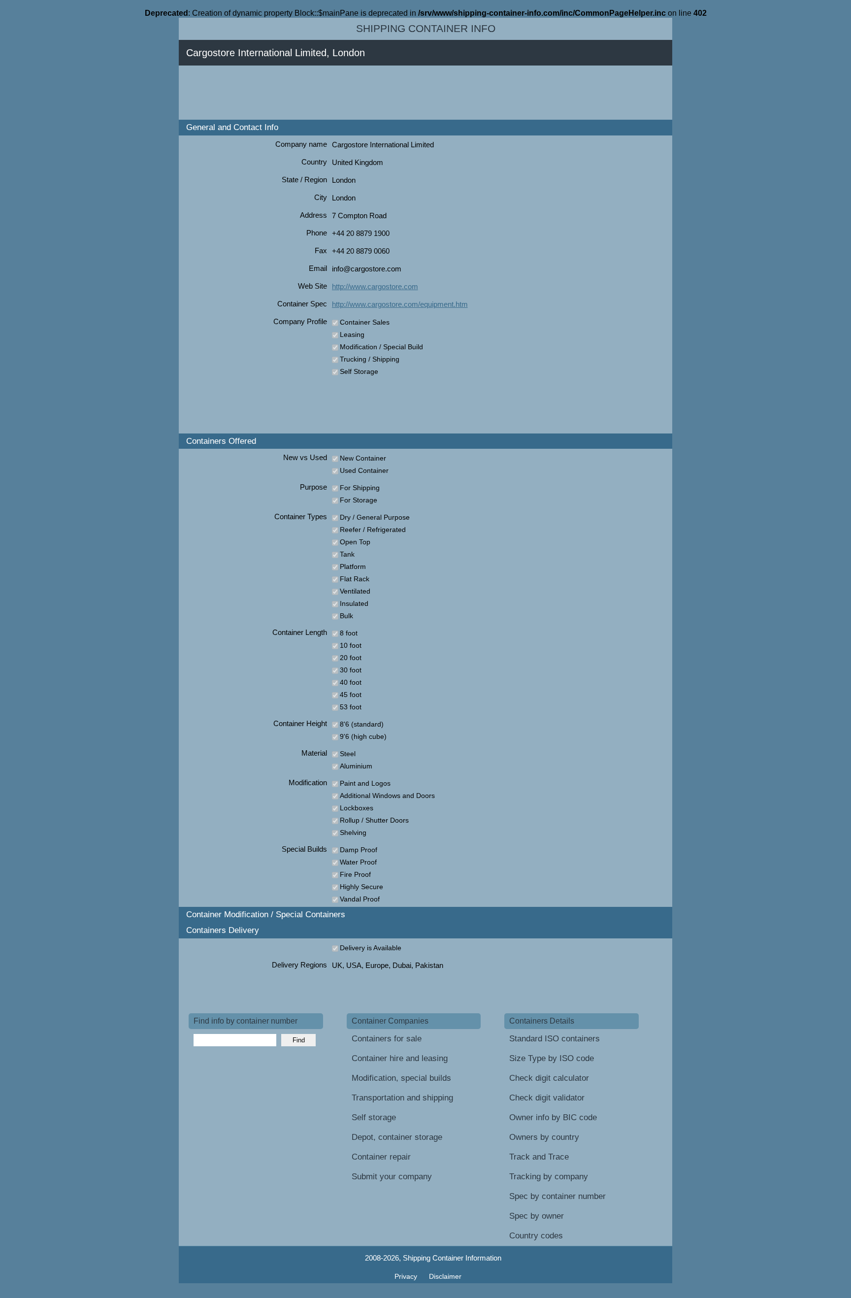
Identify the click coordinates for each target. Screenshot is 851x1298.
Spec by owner (536, 1216)
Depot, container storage (397, 1137)
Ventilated (355, 591)
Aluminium (356, 766)
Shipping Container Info (425, 28)
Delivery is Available (370, 948)
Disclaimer (445, 1276)
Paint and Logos (365, 783)
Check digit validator (547, 1097)
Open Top (355, 542)
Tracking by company (548, 1176)
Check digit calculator (549, 1078)
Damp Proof (358, 850)
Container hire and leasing (400, 1058)
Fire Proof (355, 874)
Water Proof (358, 862)
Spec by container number (557, 1196)
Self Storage (359, 371)
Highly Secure (361, 887)
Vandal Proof (360, 899)
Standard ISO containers (554, 1038)
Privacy (406, 1276)
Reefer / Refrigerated (373, 529)
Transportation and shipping (402, 1097)
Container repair (381, 1157)
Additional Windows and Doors (387, 795)
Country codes (536, 1235)
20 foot (350, 658)
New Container (363, 458)
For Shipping (360, 488)
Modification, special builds (401, 1078)
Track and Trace (539, 1157)
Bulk (346, 616)
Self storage (374, 1117)
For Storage (358, 500)
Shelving (353, 832)
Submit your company (392, 1176)
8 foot (349, 633)
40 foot (350, 682)
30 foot (350, 670)
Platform (353, 566)
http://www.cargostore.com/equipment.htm (400, 304)
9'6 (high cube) (363, 736)
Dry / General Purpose (375, 517)
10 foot (350, 645)
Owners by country (544, 1137)
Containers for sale (387, 1038)
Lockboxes (356, 808)
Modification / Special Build (381, 347)
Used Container (364, 470)
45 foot (350, 695)
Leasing (352, 334)
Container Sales (365, 322)
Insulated (354, 603)
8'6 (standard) (362, 724)
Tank (347, 554)
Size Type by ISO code (551, 1058)
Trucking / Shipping (369, 359)
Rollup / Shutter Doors (374, 820)
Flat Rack (354, 579)
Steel (348, 754)
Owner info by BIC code (553, 1117)
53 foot (350, 707)
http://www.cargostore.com (375, 286)
